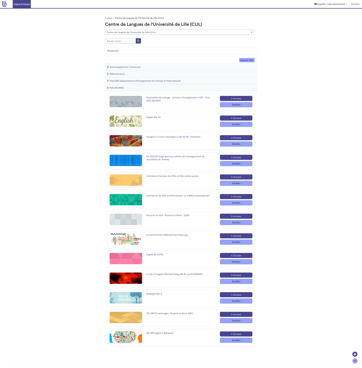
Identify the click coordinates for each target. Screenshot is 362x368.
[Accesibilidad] (354, 354)
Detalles (236, 104)
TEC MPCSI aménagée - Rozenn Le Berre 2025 (169, 313)
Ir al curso (236, 98)
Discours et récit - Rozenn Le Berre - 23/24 (167, 215)
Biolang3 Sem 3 (155, 293)
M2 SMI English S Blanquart (160, 332)
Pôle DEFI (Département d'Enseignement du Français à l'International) (145, 80)
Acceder (355, 3)
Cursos (108, 17)
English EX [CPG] (155, 254)
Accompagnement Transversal (125, 66)
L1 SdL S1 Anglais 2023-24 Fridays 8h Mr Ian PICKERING (174, 274)
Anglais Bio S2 (155, 117)
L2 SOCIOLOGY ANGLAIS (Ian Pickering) (167, 234)
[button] (331, 4)
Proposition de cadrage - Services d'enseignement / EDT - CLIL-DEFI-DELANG (178, 99)
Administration (117, 73)
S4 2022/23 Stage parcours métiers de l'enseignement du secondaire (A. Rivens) (175, 158)
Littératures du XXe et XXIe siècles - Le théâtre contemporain (178, 195)
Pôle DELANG (117, 87)
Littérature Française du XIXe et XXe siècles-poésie (172, 175)
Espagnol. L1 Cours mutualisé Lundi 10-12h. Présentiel (173, 136)
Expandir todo (247, 60)
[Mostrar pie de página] (354, 360)
